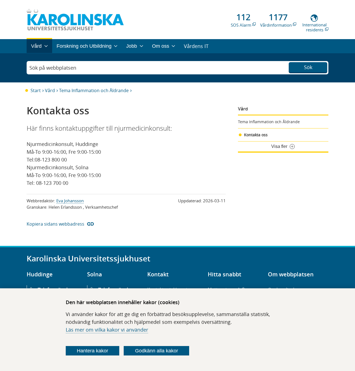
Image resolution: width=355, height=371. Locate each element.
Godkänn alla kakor (156, 351)
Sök (308, 67)
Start (36, 90)
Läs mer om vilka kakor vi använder (107, 329)
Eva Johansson (70, 200)
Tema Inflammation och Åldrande (94, 90)
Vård (50, 90)
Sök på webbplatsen (52, 67)
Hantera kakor (92, 351)
